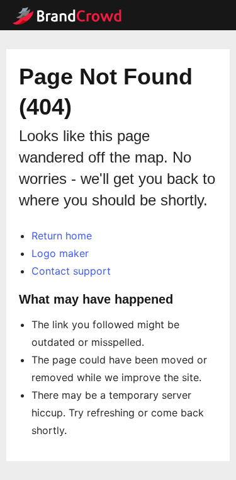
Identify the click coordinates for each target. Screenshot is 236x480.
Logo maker (60, 253)
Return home (61, 235)
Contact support (71, 271)
